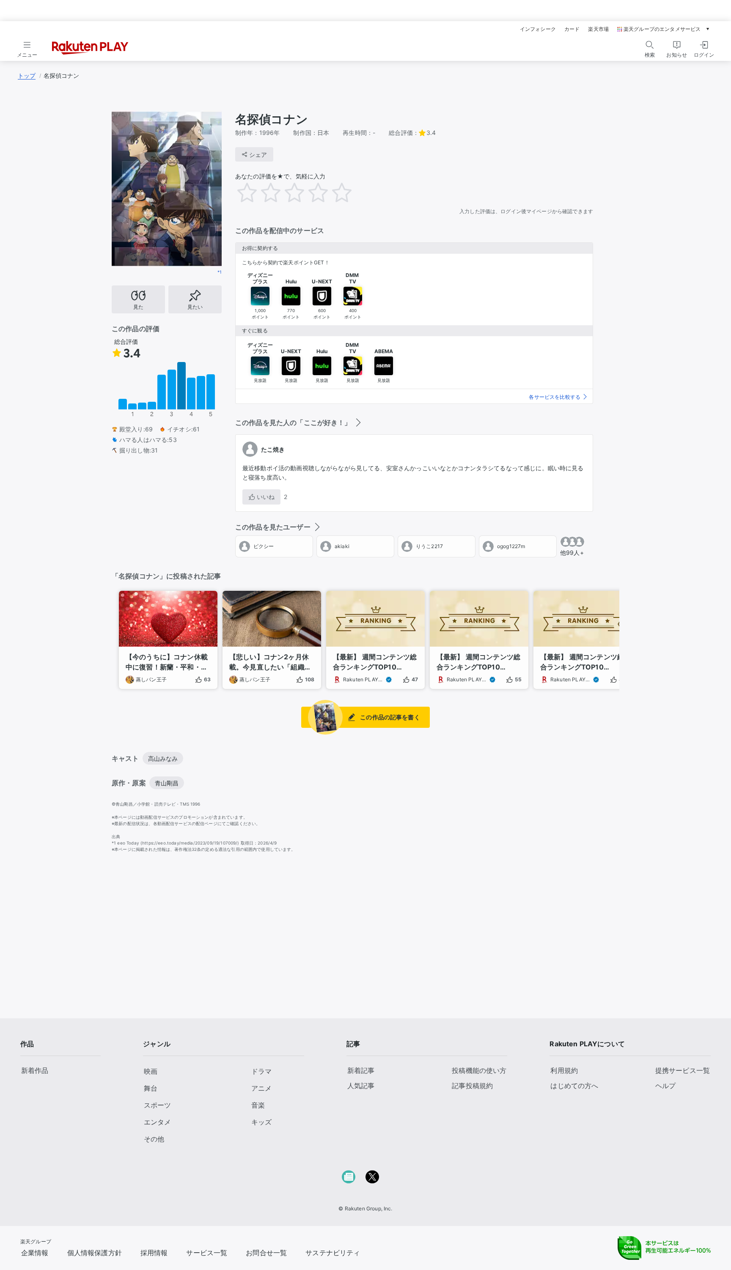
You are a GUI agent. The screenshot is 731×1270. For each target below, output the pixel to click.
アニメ (261, 1088)
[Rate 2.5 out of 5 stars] (288, 192)
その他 (154, 1139)
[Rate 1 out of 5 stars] (253, 192)
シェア (258, 154)
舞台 (150, 1088)
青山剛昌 (167, 783)
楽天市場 (598, 29)
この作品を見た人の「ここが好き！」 (293, 422)
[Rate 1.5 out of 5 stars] (265, 192)
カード (572, 29)
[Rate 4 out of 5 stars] (324, 192)
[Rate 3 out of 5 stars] (300, 192)
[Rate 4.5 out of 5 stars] (336, 192)
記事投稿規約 (472, 1085)
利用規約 (564, 1070)
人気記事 (361, 1085)
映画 (150, 1071)
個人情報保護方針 (94, 1252)
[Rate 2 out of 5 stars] (277, 192)
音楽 (258, 1105)
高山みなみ (163, 758)
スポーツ (157, 1105)
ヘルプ (665, 1085)
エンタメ (157, 1122)
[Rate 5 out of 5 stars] (348, 192)
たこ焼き (273, 449)
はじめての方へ (574, 1085)
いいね (266, 496)
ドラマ (261, 1071)
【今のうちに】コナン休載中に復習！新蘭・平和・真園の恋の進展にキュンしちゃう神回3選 (167, 662)
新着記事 (361, 1070)
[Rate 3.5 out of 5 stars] (312, 192)
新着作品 (35, 1070)
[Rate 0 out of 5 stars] (233, 190)
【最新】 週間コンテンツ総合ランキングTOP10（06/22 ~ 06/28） (478, 662)
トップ (27, 75)
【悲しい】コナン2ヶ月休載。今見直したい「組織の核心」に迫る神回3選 (270, 662)
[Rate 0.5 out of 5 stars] (241, 192)
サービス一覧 (206, 1252)
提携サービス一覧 (682, 1070)
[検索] (649, 44)
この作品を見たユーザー (273, 527)
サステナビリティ (332, 1252)
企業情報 (35, 1252)
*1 (219, 271)
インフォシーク (538, 29)
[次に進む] (626, 630)
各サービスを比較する (554, 397)
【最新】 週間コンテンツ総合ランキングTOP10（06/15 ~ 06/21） (582, 662)
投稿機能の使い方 (479, 1070)
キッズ (261, 1122)
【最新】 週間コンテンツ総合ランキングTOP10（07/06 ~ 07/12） (375, 662)
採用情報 (154, 1252)
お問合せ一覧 (266, 1252)
